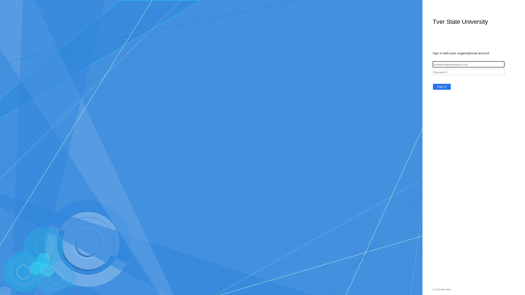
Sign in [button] (442, 86)
